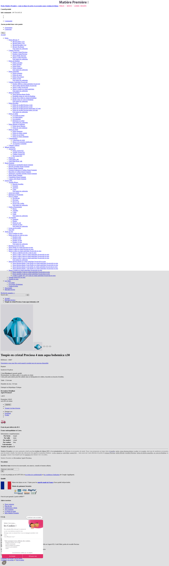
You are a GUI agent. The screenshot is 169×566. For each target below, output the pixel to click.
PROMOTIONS (10, 300)
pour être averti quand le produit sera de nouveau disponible (24, 363)
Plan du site (8, 506)
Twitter (7, 415)
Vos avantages (9, 509)
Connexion (8, 29)
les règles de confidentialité (33, 474)
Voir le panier (18, 558)
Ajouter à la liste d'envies (12, 408)
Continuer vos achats (7, 558)
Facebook (8, 413)
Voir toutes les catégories (20, 48)
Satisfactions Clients (11, 508)
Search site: (4, 295)
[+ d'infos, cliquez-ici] (25, 495)
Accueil (3, 35)
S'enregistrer (8, 27)
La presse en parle (10, 511)
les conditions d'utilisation (52, 474)
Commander (8, 21)
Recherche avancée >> (8, 293)
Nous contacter (9, 504)
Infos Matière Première (12, 513)
